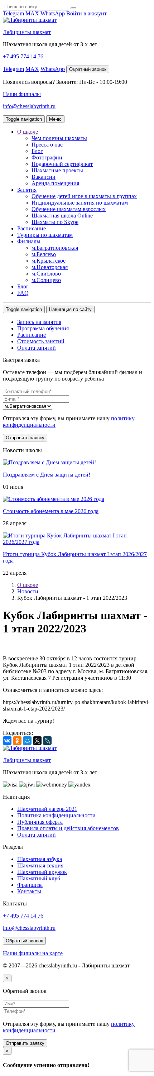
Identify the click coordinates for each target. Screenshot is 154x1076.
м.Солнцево (46, 280)
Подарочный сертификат (62, 164)
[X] (37, 740)
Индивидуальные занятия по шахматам (80, 203)
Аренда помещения (55, 183)
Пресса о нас (47, 145)
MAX (32, 13)
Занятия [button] (27, 190)
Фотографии (47, 157)
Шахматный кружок (42, 872)
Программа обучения (43, 328)
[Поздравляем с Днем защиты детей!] (49, 462)
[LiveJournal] (47, 740)
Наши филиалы (22, 94)
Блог (37, 151)
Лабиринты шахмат (27, 32)
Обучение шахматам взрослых (69, 209)
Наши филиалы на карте (33, 953)
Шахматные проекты (57, 170)
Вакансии (44, 177)
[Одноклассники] (17, 740)
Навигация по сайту (70, 309)
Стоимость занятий (40, 341)
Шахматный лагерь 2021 (47, 809)
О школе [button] (27, 132)
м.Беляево (44, 254)
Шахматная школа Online (62, 215)
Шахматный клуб (38, 878)
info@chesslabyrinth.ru (29, 106)
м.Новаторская (50, 267)
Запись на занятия (39, 322)
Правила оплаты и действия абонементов (68, 828)
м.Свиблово (46, 274)
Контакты (29, 891)
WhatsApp (52, 13)
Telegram (13, 13)
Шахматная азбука (39, 859)
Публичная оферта (40, 822)
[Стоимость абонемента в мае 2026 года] (53, 499)
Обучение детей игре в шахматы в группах (84, 196)
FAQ (23, 293)
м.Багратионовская (55, 248)
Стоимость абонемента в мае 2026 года (50, 511)
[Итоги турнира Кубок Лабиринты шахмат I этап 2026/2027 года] (77, 542)
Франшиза (30, 885)
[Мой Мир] (27, 740)
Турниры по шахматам (45, 235)
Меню (55, 119)
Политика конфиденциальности (56, 815)
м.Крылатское (49, 261)
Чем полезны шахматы (59, 138)
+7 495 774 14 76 (23, 56)
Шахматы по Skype (55, 222)
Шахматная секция (40, 865)
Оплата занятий (36, 348)
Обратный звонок (87, 69)
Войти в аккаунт (86, 13)
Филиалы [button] (28, 241)
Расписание (31, 228)
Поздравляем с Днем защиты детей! (46, 475)
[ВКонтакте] (7, 740)
